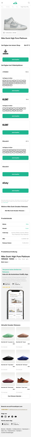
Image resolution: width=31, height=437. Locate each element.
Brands (3, 429)
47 (24, 83)
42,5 (24, 80)
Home (3, 7)
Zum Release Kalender (14, 396)
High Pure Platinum (25, 7)
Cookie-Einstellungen (7, 432)
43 (4, 83)
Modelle (9, 429)
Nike (13, 7)
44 (7, 83)
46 (21, 83)
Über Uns (4, 430)
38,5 (4, 80)
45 (14, 83)
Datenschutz (11, 430)
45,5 (17, 83)
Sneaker (8, 7)
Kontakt (19, 430)
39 (7, 80)
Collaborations (16, 429)
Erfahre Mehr (5, 202)
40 (10, 80)
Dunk (17, 7)
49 (10, 85)
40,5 (14, 80)
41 (17, 80)
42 (21, 80)
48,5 (7, 85)
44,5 (11, 83)
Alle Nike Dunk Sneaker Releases (14, 210)
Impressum (25, 429)
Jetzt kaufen (15, 59)
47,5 (4, 85)
